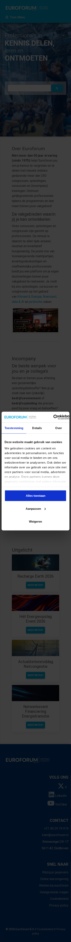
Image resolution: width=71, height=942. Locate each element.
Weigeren (35, 521)
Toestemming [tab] (14, 428)
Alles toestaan (35, 495)
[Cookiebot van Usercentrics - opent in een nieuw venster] (54, 417)
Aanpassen (33, 508)
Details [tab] (37, 428)
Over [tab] (58, 428)
